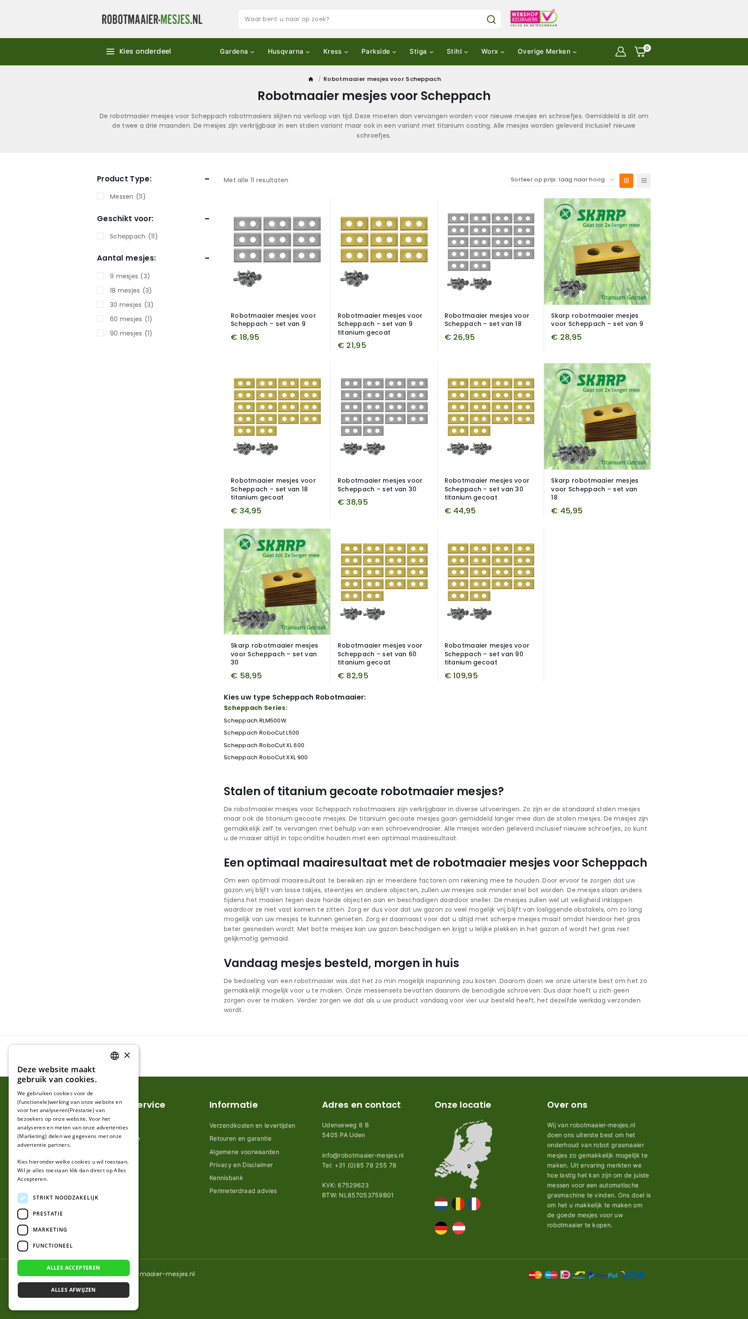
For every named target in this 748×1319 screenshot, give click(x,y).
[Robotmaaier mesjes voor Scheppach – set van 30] (384, 416)
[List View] (644, 181)
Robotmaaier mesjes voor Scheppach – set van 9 (273, 320)
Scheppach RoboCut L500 (262, 732)
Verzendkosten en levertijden (252, 1125)
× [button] (126, 1055)
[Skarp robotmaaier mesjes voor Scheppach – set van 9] (597, 251)
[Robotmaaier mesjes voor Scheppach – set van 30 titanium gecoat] (491, 416)
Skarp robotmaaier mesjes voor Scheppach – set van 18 (594, 489)
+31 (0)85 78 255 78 (366, 1165)
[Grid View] (626, 181)
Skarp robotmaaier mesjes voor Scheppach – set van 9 (597, 320)
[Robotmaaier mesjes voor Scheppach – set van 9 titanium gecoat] (384, 251)
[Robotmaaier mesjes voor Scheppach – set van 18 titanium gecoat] (277, 416)
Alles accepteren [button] (73, 1267)
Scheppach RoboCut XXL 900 (266, 757)
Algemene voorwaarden (244, 1151)
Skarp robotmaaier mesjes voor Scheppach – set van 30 (274, 654)
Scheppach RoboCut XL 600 (264, 745)
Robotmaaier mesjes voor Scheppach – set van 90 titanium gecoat (487, 654)
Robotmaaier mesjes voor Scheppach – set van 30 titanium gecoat (487, 489)
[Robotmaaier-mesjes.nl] (152, 19)
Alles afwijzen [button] (73, 1289)
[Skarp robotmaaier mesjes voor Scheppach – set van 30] (277, 582)
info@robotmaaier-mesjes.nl (363, 1155)
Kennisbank (226, 1177)
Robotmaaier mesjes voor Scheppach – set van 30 (380, 484)
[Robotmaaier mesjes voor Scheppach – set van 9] (277, 251)
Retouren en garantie (240, 1138)
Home (311, 81)
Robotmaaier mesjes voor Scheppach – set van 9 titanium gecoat (380, 324)
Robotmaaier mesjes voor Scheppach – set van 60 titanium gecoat (380, 654)
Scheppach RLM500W (255, 720)
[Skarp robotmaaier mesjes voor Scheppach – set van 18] (597, 416)
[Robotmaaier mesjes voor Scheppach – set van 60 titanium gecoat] (384, 582)
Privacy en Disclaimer (241, 1164)
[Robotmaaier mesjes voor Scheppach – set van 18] (491, 251)
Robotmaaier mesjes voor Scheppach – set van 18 (487, 320)
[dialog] (74, 1177)
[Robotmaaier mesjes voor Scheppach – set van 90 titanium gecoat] (491, 582)
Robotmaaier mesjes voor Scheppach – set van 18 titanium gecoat (273, 489)
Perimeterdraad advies (243, 1190)
